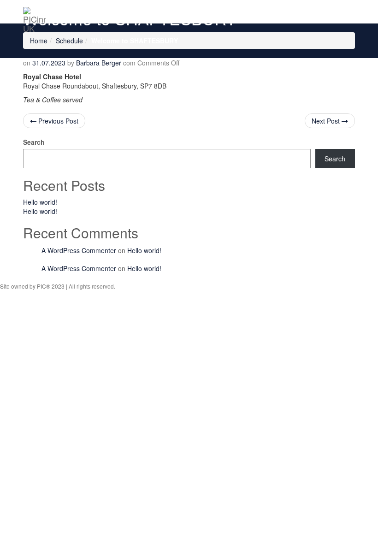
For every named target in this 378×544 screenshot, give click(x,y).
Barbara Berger (98, 62)
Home (38, 40)
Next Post (327, 120)
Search (34, 142)
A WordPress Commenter (78, 250)
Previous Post (57, 120)
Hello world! (40, 202)
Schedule (69, 40)
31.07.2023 (48, 62)
